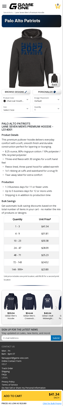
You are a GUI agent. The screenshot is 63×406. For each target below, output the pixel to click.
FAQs (4, 374)
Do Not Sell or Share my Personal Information (24, 387)
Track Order (7, 368)
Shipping (6, 371)
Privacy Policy (8, 381)
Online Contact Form (11, 361)
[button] (4, 6)
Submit (56, 337)
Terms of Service (10, 384)
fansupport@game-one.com (15, 358)
